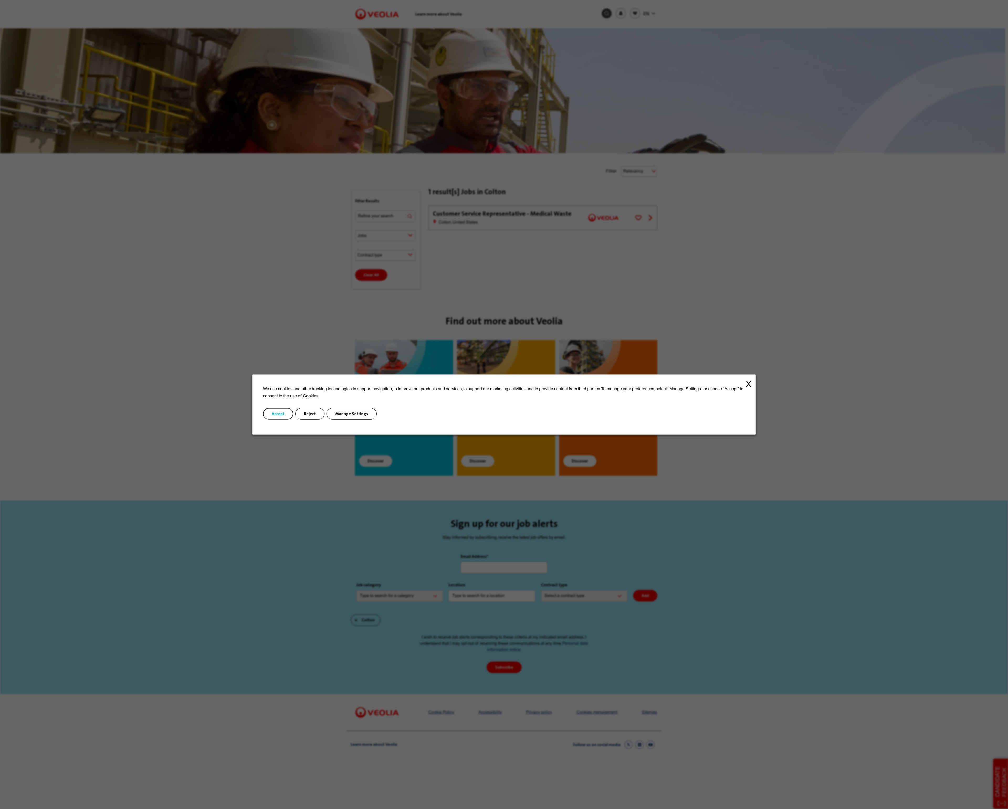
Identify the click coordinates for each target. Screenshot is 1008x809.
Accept (278, 413)
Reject (310, 413)
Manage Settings (351, 413)
